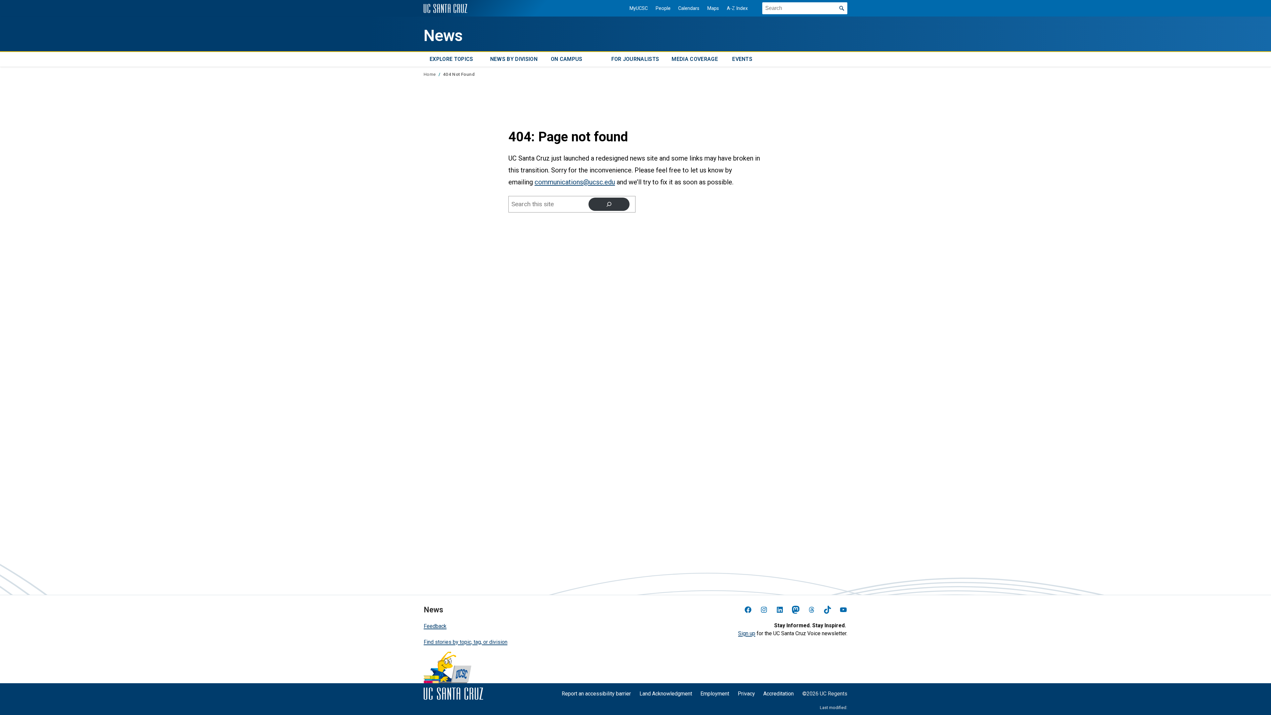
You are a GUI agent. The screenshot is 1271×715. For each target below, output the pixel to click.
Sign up (746, 633)
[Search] (609, 204)
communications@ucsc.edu (575, 182)
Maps (713, 8)
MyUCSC (639, 8)
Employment (714, 694)
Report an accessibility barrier (596, 694)
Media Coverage (695, 59)
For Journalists (635, 59)
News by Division (514, 59)
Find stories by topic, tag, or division (465, 642)
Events (742, 59)
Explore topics (451, 59)
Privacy (746, 694)
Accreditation (778, 694)
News (443, 35)
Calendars (688, 8)
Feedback (435, 626)
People (663, 8)
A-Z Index (737, 8)
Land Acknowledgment (665, 694)
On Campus (567, 59)
